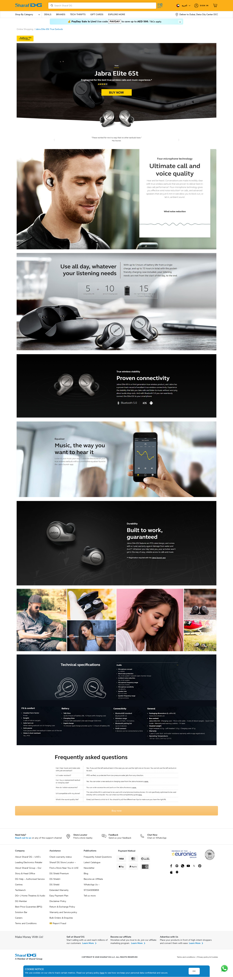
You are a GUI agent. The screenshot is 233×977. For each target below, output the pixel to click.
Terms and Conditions (26, 923)
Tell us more (90, 895)
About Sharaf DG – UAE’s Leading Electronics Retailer (28, 859)
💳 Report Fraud (57, 923)
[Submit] (51, 5)
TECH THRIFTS (78, 14)
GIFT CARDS (96, 14)
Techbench (20, 890)
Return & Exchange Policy (62, 906)
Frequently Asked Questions (98, 856)
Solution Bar (21, 912)
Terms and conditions (186, 957)
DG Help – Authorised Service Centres (30, 882)
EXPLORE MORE (116, 14)
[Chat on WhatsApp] (224, 968)
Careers (19, 917)
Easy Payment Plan (58, 895)
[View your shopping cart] (215, 5)
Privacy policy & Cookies (207, 957)
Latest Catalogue (92, 862)
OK (194, 971)
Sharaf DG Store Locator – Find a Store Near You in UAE (63, 865)
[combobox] (102, 6)
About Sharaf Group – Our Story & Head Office (28, 870)
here (102, 972)
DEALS (47, 14)
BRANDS (60, 14)
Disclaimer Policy (57, 901)
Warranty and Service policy (63, 912)
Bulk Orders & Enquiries (61, 917)
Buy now (117, 810)
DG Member (21, 901)
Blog (86, 873)
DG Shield (54, 884)
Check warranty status (60, 856)
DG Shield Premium (59, 873)
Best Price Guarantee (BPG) (28, 906)
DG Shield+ (55, 879)
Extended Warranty (58, 890)
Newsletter (89, 867)
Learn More (88, 943)
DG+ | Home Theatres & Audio (30, 895)
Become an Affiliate (93, 879)
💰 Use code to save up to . (115, 21)
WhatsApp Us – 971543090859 (92, 887)
